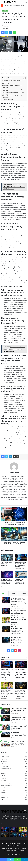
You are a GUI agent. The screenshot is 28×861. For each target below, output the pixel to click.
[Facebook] (3, 456)
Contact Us (7, 850)
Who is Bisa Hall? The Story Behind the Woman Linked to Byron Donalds (19, 726)
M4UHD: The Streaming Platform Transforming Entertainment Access (17, 743)
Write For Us (9, 848)
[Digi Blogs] (10, 2)
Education (4, 764)
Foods (3, 775)
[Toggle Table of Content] (23, 78)
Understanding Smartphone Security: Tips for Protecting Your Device (19, 582)
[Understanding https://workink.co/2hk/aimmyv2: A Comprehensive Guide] (7, 574)
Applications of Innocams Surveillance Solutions (12, 86)
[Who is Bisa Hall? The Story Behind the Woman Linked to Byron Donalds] (5, 727)
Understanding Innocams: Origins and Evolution (12, 81)
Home (3, 848)
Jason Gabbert (7, 26)
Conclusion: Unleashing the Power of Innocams (12, 96)
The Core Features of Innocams (11, 83)
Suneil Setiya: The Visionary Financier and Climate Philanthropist (19, 710)
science (4, 792)
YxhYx (18, 845)
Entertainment (5, 766)
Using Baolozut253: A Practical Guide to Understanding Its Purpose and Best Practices (17, 641)
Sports (3, 795)
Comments (23, 593)
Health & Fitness (6, 783)
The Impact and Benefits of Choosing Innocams (12, 89)
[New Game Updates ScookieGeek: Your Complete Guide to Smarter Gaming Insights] (23, 835)
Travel (3, 799)
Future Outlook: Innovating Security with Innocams (13, 93)
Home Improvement (7, 785)
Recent (4, 593)
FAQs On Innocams (8, 99)
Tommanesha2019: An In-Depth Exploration (6, 564)
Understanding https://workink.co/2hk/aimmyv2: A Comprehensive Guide (7, 582)
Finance (4, 773)
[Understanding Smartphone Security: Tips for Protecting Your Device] (21, 574)
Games (4, 778)
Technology (5, 10)
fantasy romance (6, 768)
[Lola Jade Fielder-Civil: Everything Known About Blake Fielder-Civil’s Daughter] (6, 620)
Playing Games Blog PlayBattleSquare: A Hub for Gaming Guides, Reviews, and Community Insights (18, 601)
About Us (23, 848)
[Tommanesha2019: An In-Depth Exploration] (7, 557)
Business (4, 759)
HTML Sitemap (20, 850)
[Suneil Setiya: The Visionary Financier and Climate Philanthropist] (5, 711)
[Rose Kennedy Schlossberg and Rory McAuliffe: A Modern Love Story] (5, 734)
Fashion (4, 771)
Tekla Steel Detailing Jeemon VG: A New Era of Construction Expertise (20, 564)
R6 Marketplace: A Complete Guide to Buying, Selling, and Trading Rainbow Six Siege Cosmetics (17, 630)
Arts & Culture (5, 756)
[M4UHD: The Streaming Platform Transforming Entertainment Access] (5, 744)
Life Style (4, 787)
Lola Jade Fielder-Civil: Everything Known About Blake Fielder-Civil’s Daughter (7, 693)
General (4, 780)
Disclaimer (13, 850)
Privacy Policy (16, 848)
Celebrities (4, 761)
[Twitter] (6, 456)
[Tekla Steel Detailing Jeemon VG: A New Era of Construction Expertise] (21, 557)
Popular (13, 593)
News (3, 790)
